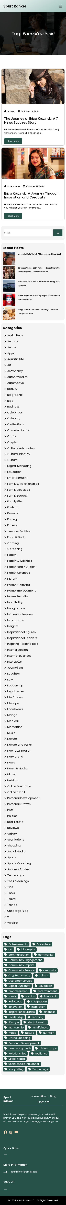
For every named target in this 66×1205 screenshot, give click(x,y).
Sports (11, 857)
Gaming (13, 543)
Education (14, 472)
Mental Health (37, 1022)
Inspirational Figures (21, 632)
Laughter (13, 673)
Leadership (15, 685)
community (45, 955)
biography (28, 949)
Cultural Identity (18, 454)
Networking (15, 756)
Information (15, 620)
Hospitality (14, 602)
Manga (12, 715)
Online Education (19, 786)
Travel (11, 899)
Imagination (16, 608)
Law (10, 679)
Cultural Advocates (21, 448)
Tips (10, 887)
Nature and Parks (19, 745)
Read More (13, 141)
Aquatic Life (15, 359)
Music (11, 733)
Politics (12, 816)
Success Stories (18, 869)
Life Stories (15, 697)
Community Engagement (25, 960)
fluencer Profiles (18, 531)
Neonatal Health (18, 751)
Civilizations (15, 424)
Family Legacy (17, 496)
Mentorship (16, 1027)
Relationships (17, 1054)
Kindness (49, 1012)
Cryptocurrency (19, 975)
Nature (12, 739)
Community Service (21, 970)
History (12, 579)
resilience (41, 1054)
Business (13, 406)
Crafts (11, 436)
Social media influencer (23, 1064)
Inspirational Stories (21, 1012)
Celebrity (13, 418)
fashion (30, 996)
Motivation (14, 727)
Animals (13, 341)
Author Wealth (17, 377)
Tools (11, 893)
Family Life (14, 501)
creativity (49, 970)
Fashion (12, 507)
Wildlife (12, 923)
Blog (10, 401)
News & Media (17, 768)
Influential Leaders (20, 614)
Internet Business (19, 656)
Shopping (14, 845)
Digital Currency (19, 986)
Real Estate (15, 822)
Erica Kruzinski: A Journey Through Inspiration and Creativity (31, 195)
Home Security (17, 596)
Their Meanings (18, 881)
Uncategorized (17, 911)
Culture (12, 460)
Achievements (18, 944)
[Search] (58, 232)
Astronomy (15, 371)
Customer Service (20, 981)
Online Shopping (19, 1038)
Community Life (18, 430)
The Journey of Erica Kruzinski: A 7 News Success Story (31, 120)
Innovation (15, 1007)
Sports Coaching (19, 863)
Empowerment (18, 991)
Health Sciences (18, 573)
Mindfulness (40, 1027)
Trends (12, 905)
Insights (12, 626)
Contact (43, 1102)
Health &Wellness (19, 561)
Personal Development (23, 798)
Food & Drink (16, 537)
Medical (13, 721)
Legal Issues (16, 691)
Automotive (15, 383)
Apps (10, 353)
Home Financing (18, 585)
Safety (12, 834)
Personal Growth (19, 804)
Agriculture (15, 335)
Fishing (12, 519)
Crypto (12, 442)
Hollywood (15, 1001)
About (44, 1096)
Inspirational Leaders (22, 638)
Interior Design (17, 650)
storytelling (16, 1069)
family (12, 996)
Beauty (12, 389)
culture (43, 975)
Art (9, 365)
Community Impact (21, 965)
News (11, 762)
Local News (15, 709)
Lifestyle (13, 703)
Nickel (11, 774)
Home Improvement (21, 590)
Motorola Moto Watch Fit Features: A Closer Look (39, 254)
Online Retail (16, 792)
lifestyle (13, 1022)
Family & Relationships (23, 484)
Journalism (15, 668)
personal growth (19, 1048)
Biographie (15, 395)
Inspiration (38, 1007)
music (12, 1033)
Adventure (44, 944)
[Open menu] (61, 6)
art (10, 949)
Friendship (51, 996)
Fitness (12, 525)
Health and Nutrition (21, 567)
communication (18, 955)
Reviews (13, 828)
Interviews (14, 662)
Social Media (16, 851)
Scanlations (15, 839)
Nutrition (13, 780)
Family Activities (18, 490)
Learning (37, 1017)
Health (12, 555)
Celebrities (15, 412)
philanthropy (48, 1048)
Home (34, 1096)
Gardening (15, 549)
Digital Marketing (19, 466)
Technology (15, 875)
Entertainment (17, 478)
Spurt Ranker (14, 6)
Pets (10, 810)
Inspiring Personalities (22, 644)
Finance (12, 513)
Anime (11, 347)
